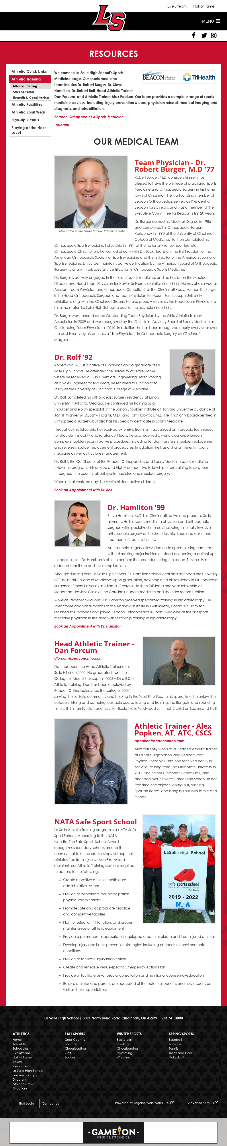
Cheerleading (75, 1048)
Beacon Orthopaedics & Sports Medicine (89, 117)
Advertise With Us (201, 1103)
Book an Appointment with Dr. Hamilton (88, 626)
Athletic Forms (23, 92)
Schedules (20, 1048)
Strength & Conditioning (31, 97)
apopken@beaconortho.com (159, 741)
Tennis (173, 1048)
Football (71, 1044)
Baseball (175, 1039)
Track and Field (180, 1053)
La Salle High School (28, 1070)
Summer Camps (25, 1075)
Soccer (70, 1057)
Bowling (123, 1044)
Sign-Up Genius (25, 120)
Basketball (124, 1039)
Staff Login (26, 1103)
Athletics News (23, 1084)
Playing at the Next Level (29, 130)
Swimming (124, 1053)
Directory (19, 1079)
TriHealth (61, 125)
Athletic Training (26, 79)
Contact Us (50, 1103)
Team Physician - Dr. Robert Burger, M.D (170, 166)
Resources (20, 1066)
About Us (19, 1044)
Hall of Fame (203, 6)
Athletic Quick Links (29, 71)
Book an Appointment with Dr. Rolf (83, 490)
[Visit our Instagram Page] (213, 35)
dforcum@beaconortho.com (78, 658)
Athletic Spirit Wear (28, 112)
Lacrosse (175, 1044)
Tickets (17, 1062)
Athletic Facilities (27, 104)
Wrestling (123, 1057)
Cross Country (75, 1039)
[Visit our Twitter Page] (203, 35)
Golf (68, 1053)
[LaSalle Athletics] (109, 17)
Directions (20, 1088)
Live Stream (177, 6)
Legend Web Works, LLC (152, 1103)
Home (17, 1039)
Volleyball (176, 1057)
